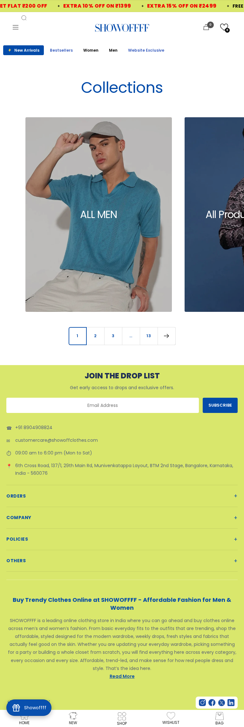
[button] (224, 27)
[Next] (166, 336)
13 (148, 336)
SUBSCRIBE (220, 405)
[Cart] (206, 27)
